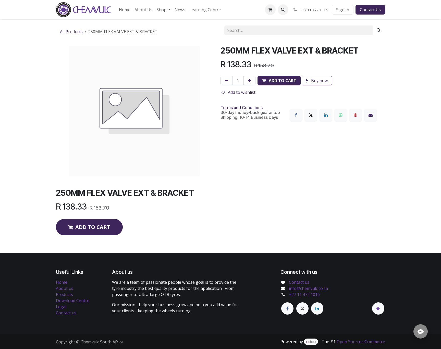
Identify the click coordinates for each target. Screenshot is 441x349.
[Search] (378, 30)
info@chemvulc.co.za (308, 288)
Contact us (66, 313)
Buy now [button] (319, 80)
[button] (283, 9)
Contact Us (370, 9)
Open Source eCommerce (361, 341)
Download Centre (72, 300)
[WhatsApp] (341, 115)
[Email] (370, 115)
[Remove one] (226, 80)
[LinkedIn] (326, 115)
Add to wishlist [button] (241, 92)
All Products (71, 31)
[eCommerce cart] (270, 9)
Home (61, 282)
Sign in (342, 9)
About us (64, 288)
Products (64, 294)
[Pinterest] (355, 115)
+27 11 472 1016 (304, 294)
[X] (311, 115)
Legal (61, 306)
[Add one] (249, 80)
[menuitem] (124, 10)
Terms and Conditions (241, 107)
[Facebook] (296, 115)
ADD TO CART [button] (92, 227)
